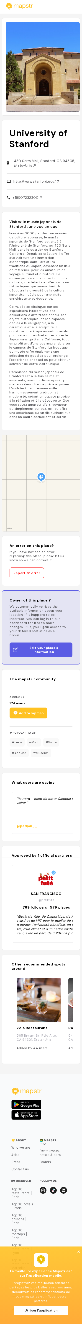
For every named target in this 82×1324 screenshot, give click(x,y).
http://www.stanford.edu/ (35, 181)
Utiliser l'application (41, 1310)
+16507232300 (26, 197)
